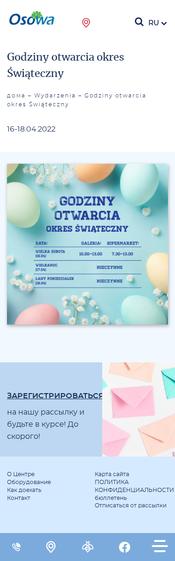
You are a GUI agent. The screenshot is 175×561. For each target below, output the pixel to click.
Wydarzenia (55, 95)
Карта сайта (112, 474)
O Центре (21, 474)
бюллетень (111, 498)
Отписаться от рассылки (131, 505)
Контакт (18, 498)
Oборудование (29, 482)
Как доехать (24, 490)
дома (16, 95)
